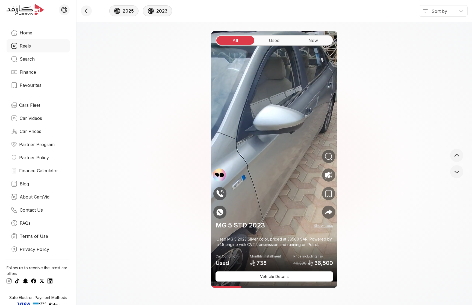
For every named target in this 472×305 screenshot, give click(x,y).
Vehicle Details (274, 276)
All (235, 40)
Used (274, 40)
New (313, 40)
